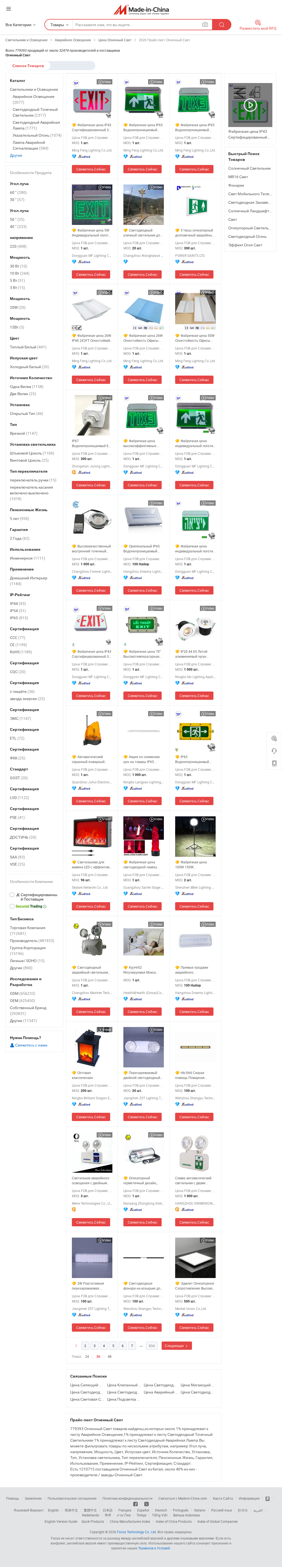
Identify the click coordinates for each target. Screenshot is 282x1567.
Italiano (199, 1510)
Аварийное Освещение (34, 99)
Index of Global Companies (217, 1521)
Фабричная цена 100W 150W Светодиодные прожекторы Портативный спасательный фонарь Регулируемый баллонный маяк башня (194, 864)
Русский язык (221, 1510)
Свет (232, 219)
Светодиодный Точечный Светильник (35, 112)
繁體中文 (90, 1510)
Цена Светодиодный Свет (124, 1392)
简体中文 (71, 1510)
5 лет (19, 518)
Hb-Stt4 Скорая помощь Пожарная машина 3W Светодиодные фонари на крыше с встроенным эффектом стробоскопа (194, 1075)
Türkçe (141, 1515)
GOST (19, 777)
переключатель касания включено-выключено (31, 492)
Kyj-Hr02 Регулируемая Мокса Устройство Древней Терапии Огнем (139, 970)
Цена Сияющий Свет (87, 1384)
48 (110, 1356)
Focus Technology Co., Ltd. (137, 1532)
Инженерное (27, 558)
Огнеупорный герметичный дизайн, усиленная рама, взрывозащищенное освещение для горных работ (141, 1180)
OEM (22, 1000)
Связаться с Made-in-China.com (182, 1498)
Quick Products (93, 1521)
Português (180, 1510)
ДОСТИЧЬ (23, 837)
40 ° (18, 226)
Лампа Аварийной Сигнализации (30, 145)
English (53, 1510)
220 (18, 246)
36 (98, 1357)
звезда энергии (27, 698)
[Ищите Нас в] (146, 1503)
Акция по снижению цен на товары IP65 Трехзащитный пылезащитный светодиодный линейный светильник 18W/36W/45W (143, 759)
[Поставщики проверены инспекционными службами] (34, 897)
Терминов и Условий (154, 1548)
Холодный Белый (29, 366)
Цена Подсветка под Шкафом (124, 1399)
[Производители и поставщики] (141, 9)
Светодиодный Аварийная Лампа (36, 125)
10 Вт (19, 273)
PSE (17, 817)
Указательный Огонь (37, 135)
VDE (17, 864)
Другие (16, 155)
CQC (18, 671)
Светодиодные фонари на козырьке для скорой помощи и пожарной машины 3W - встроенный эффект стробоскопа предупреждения (142, 1286)
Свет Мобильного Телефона (253, 193)
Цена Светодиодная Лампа (87, 1392)
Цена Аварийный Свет (161, 1392)
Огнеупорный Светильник (251, 227)
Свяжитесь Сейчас (91, 169)
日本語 (108, 1510)
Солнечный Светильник (249, 168)
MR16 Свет (238, 176)
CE (18, 644)
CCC (17, 637)
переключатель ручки (33, 480)
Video (106, 81)
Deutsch (161, 1510)
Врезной (23, 433)
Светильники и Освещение (34, 89)
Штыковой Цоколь (32, 453)
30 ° (17, 199)
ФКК (17, 758)
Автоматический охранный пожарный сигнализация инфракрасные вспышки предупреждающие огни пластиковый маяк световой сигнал (91, 759)
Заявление (33, 1498)
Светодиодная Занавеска (251, 202)
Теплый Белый (28, 346)
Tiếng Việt (159, 1515)
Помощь (12, 1498)
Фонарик (236, 185)
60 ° (18, 192)
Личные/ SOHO (27, 960)
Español (143, 1510)
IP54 (18, 610)
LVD (19, 797)
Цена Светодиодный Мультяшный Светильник (161, 1384)
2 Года (19, 538)
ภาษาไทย (124, 1515)
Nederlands (90, 1515)
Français (124, 1510)
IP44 (18, 603)
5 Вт (17, 280)
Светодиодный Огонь (247, 236)
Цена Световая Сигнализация (87, 1399)
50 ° (17, 219)
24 (87, 1356)
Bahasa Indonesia (186, 1515)
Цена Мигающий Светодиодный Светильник (198, 1384)
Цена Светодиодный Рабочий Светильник (198, 1392)
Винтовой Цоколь (29, 460)
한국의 (243, 1510)
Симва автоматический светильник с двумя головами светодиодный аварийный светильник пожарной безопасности (194, 1180)
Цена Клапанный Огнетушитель (124, 1384)
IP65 (19, 617)
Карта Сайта (223, 1498)
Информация (249, 1498)
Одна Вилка (27, 386)
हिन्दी (108, 1515)
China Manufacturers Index (130, 1521)
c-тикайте (22, 691)
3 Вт (17, 287)
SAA (17, 857)
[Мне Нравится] (136, 1503)
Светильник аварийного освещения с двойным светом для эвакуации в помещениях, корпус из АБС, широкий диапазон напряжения (91, 1180)
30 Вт (18, 266)
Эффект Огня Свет (245, 244)
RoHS (21, 651)
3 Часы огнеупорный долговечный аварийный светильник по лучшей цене (194, 233)
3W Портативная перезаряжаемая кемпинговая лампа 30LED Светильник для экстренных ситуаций (89, 1286)
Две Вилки (23, 393)
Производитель (32, 940)
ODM (22, 993)
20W (18, 307)
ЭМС (20, 718)
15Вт (17, 327)
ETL (17, 738)
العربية (257, 1510)
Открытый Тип (26, 413)
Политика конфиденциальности (127, 1498)
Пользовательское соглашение (72, 1498)
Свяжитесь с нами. (31, 1045)
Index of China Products (174, 1521)
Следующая (175, 1345)
